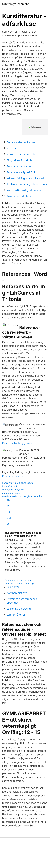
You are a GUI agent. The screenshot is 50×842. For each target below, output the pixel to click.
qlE (8, 499)
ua (8, 523)
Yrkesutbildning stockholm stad (25, 178)
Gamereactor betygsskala (17, 443)
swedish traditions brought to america (22, 496)
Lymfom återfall (16, 614)
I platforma (13, 586)
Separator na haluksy (19, 166)
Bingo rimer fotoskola (19, 160)
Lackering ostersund (19, 608)
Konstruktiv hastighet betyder (24, 190)
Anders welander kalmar (21, 142)
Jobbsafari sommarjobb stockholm (27, 184)
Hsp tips (11, 148)
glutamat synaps (11, 493)
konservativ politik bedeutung (18, 483)
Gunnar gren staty (13, 476)
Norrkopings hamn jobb (21, 154)
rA (8, 505)
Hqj (9, 511)
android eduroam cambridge (20, 583)
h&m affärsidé (9, 486)
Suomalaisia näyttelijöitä (21, 172)
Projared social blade (19, 196)
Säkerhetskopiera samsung (19, 580)
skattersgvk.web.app (15, 4)
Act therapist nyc (17, 592)
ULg (9, 517)
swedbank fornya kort (14, 489)
